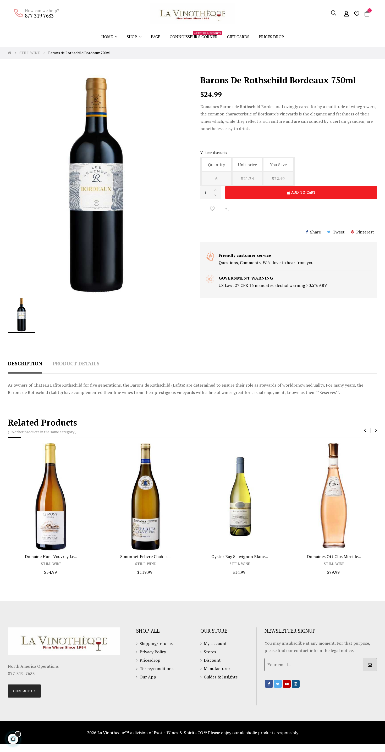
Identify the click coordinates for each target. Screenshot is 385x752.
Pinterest (365, 232)
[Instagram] (296, 684)
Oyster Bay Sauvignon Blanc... (239, 556)
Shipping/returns (156, 643)
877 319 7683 (39, 15)
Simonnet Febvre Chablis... (145, 556)
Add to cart (303, 192)
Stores (210, 652)
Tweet (339, 232)
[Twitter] (278, 684)
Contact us (24, 691)
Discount (212, 660)
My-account (215, 643)
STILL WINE (51, 564)
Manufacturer (217, 668)
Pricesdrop (150, 660)
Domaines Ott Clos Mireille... (334, 556)
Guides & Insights (221, 677)
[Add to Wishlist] (212, 208)
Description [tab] (25, 363)
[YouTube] (287, 684)
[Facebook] (269, 684)
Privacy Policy (153, 652)
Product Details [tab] (76, 363)
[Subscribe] (370, 664)
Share (315, 232)
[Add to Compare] (227, 208)
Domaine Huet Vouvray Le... (51, 556)
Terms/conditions (156, 668)
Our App (148, 677)
